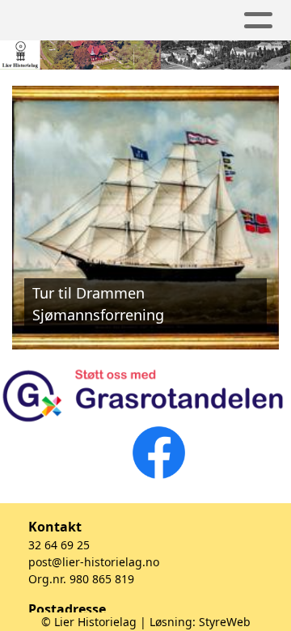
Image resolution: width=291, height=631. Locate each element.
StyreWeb (225, 621)
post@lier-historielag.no (93, 562)
